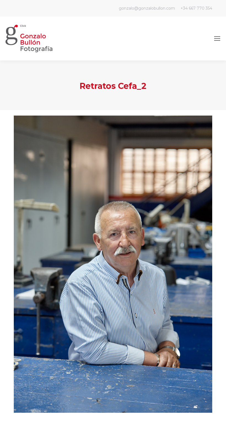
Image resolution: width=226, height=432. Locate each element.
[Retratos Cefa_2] (113, 264)
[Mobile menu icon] (217, 38)
